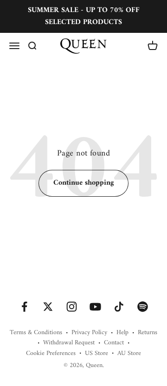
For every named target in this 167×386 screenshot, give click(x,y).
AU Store (129, 354)
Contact (114, 343)
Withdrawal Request (69, 343)
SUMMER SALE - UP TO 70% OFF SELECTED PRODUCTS (84, 16)
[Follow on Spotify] (142, 306)
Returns (147, 333)
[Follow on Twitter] (48, 306)
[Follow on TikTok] (119, 306)
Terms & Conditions (36, 333)
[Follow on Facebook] (24, 306)
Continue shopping (83, 182)
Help (122, 333)
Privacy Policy (89, 333)
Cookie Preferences (51, 354)
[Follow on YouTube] (95, 306)
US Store (96, 354)
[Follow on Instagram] (71, 306)
